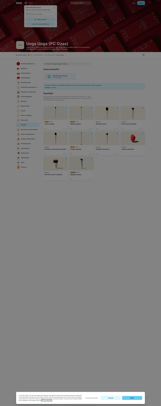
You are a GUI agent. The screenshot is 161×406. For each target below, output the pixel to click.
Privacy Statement (47, 400)
